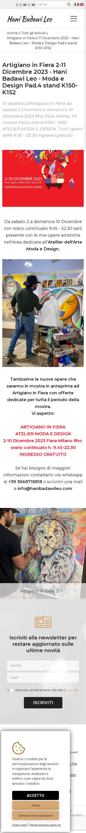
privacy (70, 690)
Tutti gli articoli (33, 33)
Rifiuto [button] (36, 805)
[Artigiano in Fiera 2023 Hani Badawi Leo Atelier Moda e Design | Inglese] (82, 4)
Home (12, 33)
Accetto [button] (35, 795)
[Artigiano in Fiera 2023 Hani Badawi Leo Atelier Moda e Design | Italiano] (77, 4)
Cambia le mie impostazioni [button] (35, 815)
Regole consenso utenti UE (45, 824)
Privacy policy (19, 824)
